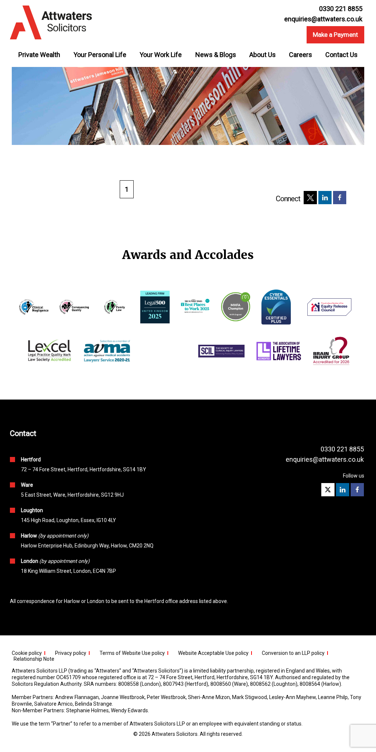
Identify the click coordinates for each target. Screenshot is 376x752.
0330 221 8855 (342, 449)
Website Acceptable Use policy (213, 653)
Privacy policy (70, 653)
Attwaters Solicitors (175, 734)
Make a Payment (335, 34)
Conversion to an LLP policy (293, 653)
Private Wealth (39, 54)
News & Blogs (215, 54)
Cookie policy (27, 653)
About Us (262, 54)
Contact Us (341, 54)
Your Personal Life (99, 54)
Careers (300, 54)
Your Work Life (161, 54)
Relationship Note (34, 659)
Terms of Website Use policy (132, 653)
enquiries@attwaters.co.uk (323, 19)
